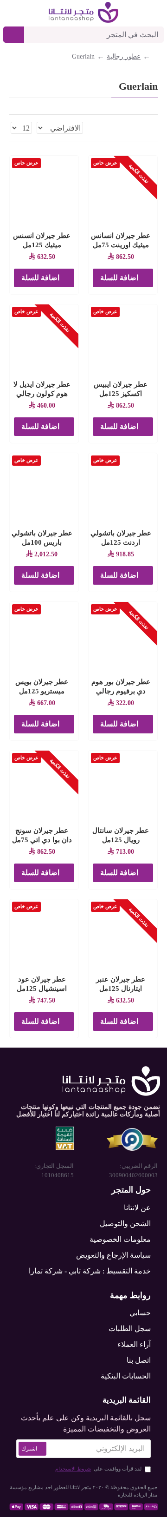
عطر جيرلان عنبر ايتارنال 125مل (120, 984)
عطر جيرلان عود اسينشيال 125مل (42, 984)
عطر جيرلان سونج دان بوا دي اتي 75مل (42, 835)
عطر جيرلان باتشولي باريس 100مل (42, 537)
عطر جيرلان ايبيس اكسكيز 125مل (121, 389)
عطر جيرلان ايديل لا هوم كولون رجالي (42, 389)
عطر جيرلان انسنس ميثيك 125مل (42, 240)
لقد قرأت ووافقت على (98, 1468)
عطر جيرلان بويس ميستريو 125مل (41, 686)
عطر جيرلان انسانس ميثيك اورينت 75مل (120, 240)
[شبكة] (154, 128)
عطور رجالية (124, 56)
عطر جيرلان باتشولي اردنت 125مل (120, 537)
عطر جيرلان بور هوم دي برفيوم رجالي (120, 686)
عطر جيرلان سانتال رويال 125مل (120, 835)
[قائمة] (143, 128)
